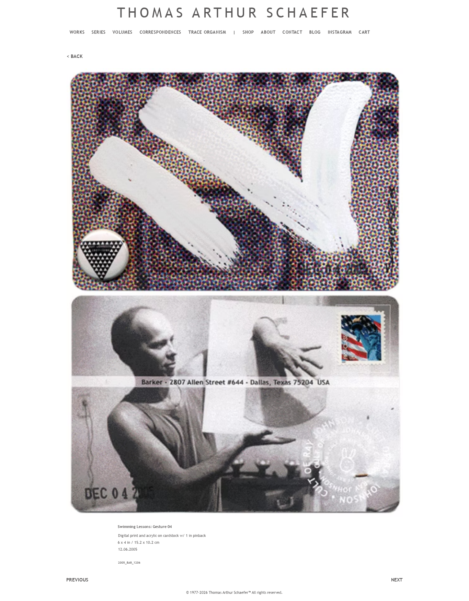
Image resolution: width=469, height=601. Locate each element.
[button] (77, 32)
